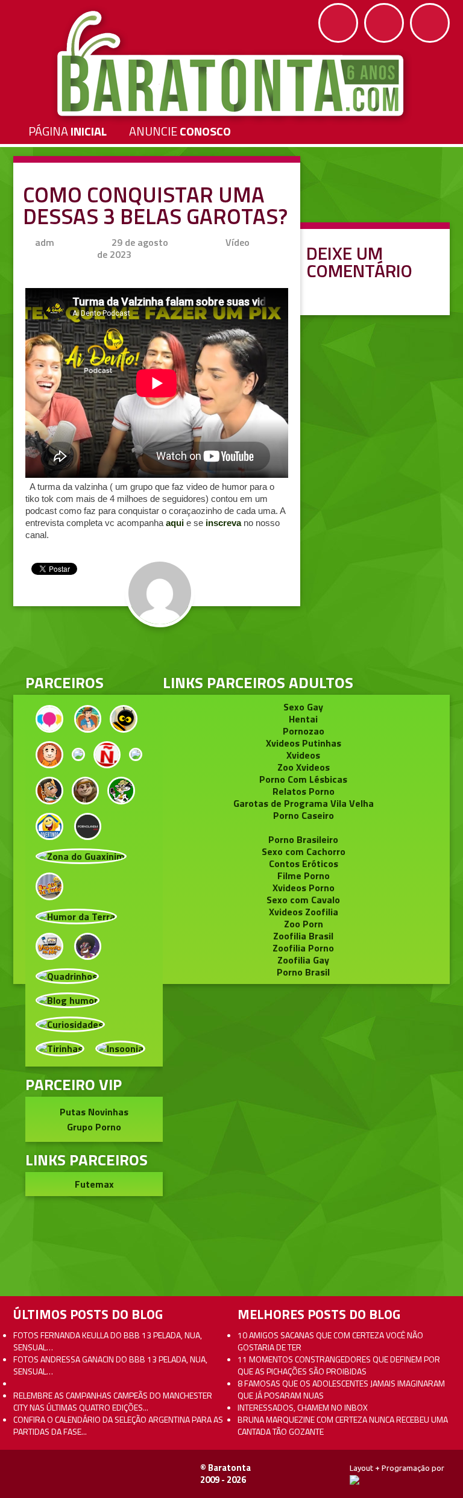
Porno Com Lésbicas (303, 779)
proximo (37, 685)
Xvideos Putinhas (303, 743)
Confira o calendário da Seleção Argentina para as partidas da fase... (118, 1425)
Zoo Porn (303, 924)
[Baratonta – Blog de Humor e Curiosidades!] (231, 64)
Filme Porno (303, 875)
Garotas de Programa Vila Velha (303, 803)
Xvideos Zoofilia (303, 911)
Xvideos (303, 755)
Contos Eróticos (303, 863)
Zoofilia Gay (303, 960)
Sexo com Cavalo (303, 899)
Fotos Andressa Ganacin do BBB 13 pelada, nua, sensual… (110, 1365)
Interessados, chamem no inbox (303, 1407)
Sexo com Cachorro (303, 851)
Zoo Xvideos (303, 767)
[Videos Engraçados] (49, 825)
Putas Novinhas (94, 1112)
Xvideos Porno (303, 887)
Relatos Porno (303, 791)
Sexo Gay (303, 707)
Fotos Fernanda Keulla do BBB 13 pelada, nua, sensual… (107, 1341)
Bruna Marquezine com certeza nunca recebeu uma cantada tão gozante (343, 1425)
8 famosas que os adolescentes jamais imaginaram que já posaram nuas (341, 1389)
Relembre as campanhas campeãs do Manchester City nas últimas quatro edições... (112, 1401)
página (67, 131)
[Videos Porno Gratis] (88, 825)
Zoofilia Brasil (303, 936)
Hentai (303, 719)
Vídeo (237, 242)
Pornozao (303, 731)
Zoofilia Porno (303, 948)
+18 (430, 23)
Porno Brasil (303, 972)
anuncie (180, 131)
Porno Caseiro (303, 815)
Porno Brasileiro (303, 839)
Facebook (338, 23)
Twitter (384, 23)
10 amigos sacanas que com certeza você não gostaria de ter (330, 1341)
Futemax (94, 1184)
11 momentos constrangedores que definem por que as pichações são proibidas (339, 1365)
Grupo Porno (94, 1127)
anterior (426, 685)
